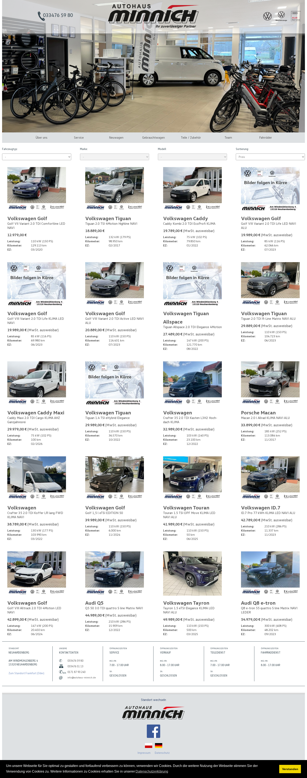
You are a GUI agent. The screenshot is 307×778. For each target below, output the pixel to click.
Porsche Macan (258, 412)
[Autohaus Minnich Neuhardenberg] (153, 27)
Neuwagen (116, 137)
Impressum (144, 752)
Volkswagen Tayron (186, 603)
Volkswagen (177, 412)
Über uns (41, 137)
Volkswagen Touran (186, 507)
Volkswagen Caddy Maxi (35, 412)
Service (79, 137)
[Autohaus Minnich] (153, 732)
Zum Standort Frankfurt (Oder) (26, 673)
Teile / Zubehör (191, 137)
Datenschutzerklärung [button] (152, 771)
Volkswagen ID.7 (260, 507)
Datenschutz (162, 752)
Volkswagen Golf (27, 218)
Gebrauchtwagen (153, 137)
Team (228, 137)
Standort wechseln (153, 700)
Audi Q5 (94, 603)
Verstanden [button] (290, 769)
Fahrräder (265, 137)
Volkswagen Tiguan (108, 218)
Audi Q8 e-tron (258, 603)
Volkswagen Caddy (185, 218)
